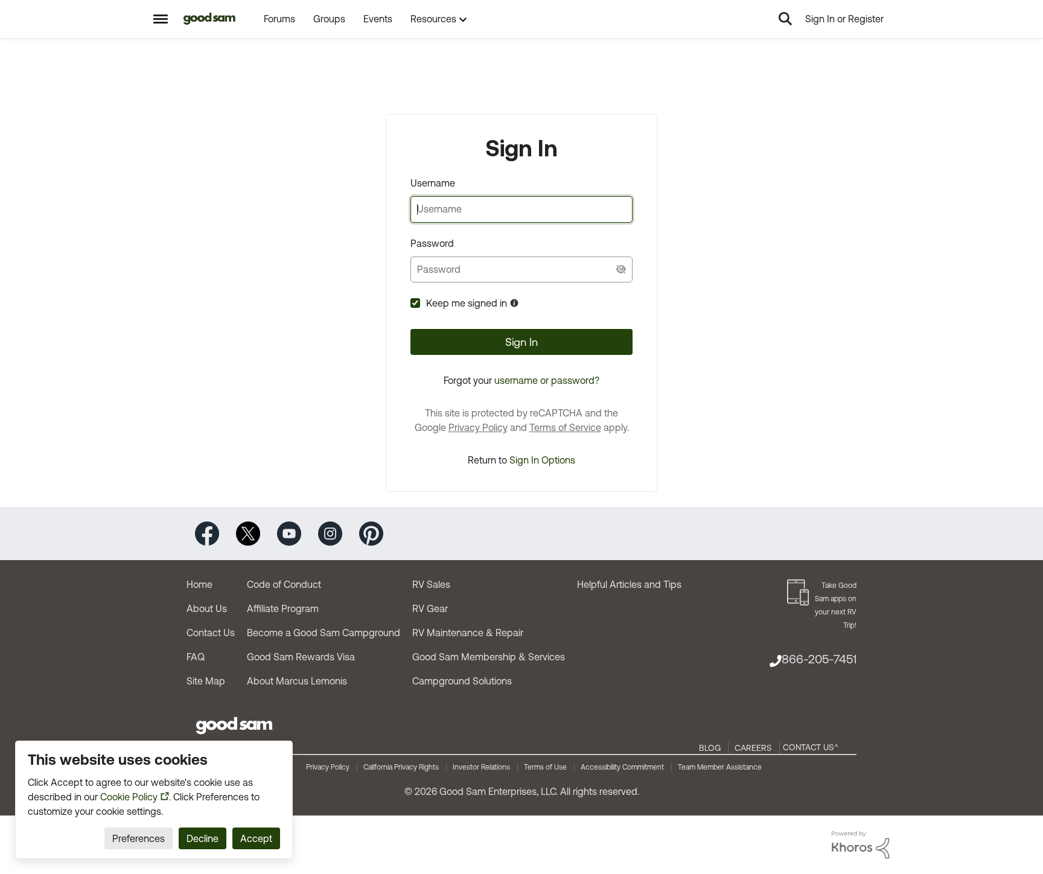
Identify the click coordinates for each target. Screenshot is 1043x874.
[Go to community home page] (210, 19)
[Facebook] (207, 532)
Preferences (138, 838)
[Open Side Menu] (160, 19)
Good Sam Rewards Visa (301, 656)
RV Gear (430, 608)
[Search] (785, 18)
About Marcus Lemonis (297, 680)
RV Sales (431, 584)
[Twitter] (248, 532)
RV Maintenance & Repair (467, 632)
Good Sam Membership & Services (488, 656)
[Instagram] (330, 532)
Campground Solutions (462, 680)
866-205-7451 (819, 659)
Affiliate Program (283, 608)
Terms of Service (565, 427)
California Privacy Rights (401, 767)
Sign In (521, 342)
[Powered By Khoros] (861, 845)
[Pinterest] (371, 532)
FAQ (196, 656)
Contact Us (211, 632)
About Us (207, 608)
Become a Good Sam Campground (323, 632)
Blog (710, 748)
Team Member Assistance (720, 767)
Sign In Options (542, 460)
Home (199, 584)
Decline (202, 838)
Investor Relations (481, 767)
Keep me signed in (466, 303)
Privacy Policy (478, 427)
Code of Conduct (284, 584)
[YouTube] (289, 532)
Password (432, 243)
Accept (256, 838)
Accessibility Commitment (622, 767)
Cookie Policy (129, 796)
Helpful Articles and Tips (629, 584)
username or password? (546, 380)
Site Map (206, 680)
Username (432, 182)
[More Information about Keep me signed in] (514, 303)
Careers (753, 748)
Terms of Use (545, 767)
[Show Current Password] (621, 269)
